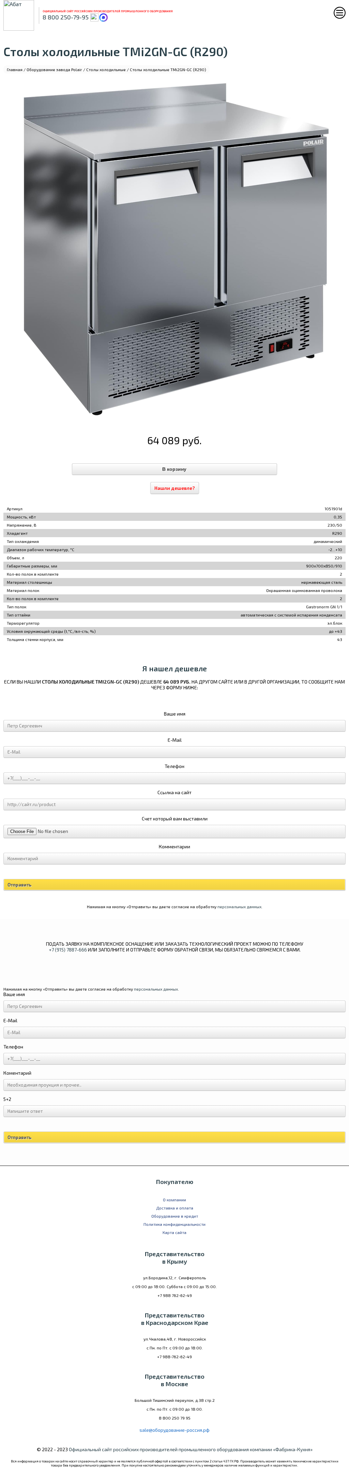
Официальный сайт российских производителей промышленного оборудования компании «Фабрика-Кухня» (191, 1449)
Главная (14, 69)
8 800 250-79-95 (66, 17)
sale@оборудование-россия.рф (174, 1430)
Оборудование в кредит (174, 1216)
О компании (174, 1199)
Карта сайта (174, 1232)
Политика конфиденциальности (174, 1224)
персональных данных (239, 906)
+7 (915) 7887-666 (68, 949)
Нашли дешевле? (174, 488)
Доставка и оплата (174, 1207)
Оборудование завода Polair (54, 69)
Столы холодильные (106, 69)
